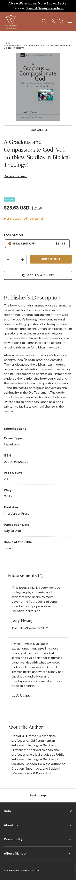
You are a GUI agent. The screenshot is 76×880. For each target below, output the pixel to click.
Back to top (38, 795)
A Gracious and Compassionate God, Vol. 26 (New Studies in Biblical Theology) (37, 46)
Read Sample (38, 130)
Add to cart (50, 259)
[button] (61, 21)
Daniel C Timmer (15, 176)
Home (7, 43)
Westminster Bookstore (26, 870)
